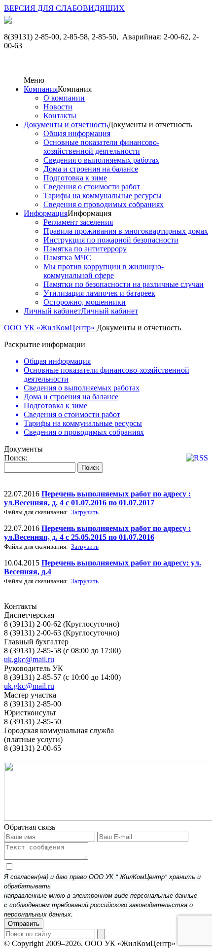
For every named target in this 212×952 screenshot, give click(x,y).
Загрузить (85, 512)
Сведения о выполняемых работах (101, 160)
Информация (46, 213)
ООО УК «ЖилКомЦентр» (50, 327)
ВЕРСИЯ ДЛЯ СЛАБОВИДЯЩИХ (64, 8)
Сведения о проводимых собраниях (103, 204)
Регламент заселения (78, 222)
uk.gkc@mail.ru (29, 659)
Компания (41, 89)
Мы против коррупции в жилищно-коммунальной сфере (103, 271)
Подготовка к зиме (75, 178)
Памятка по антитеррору (85, 249)
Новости (57, 107)
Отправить (23, 923)
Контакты (59, 115)
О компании (64, 98)
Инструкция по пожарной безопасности (110, 240)
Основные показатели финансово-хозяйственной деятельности (101, 146)
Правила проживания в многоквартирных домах (125, 231)
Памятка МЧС (67, 257)
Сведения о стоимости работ (91, 186)
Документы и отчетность (66, 124)
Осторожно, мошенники (84, 302)
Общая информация (76, 133)
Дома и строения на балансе (90, 169)
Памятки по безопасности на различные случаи (123, 284)
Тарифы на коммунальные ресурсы (102, 195)
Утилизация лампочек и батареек (99, 293)
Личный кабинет (52, 311)
